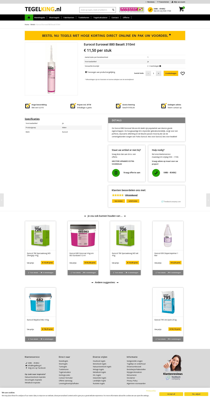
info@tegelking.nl (34, 365)
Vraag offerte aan (131, 172)
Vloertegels (63, 364)
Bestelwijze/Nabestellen (136, 369)
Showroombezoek (134, 366)
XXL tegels (97, 375)
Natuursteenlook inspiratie (35, 377)
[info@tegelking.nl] (26, 365)
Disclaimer (131, 378)
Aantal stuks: (139, 73)
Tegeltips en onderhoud (136, 364)
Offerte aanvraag (65, 380)
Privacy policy (151, 391)
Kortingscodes (64, 375)
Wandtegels (63, 361)
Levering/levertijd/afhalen (69, 383)
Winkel (33, 25)
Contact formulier (66, 378)
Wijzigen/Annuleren (134, 372)
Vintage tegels (98, 369)
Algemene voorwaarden (136, 383)
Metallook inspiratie (32, 382)
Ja (63, 123)
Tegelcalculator (65, 372)
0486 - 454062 (170, 172)
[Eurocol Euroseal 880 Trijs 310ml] (208, 200)
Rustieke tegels (99, 383)
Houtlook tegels (99, 361)
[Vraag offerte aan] (116, 173)
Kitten (64, 127)
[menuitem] (150, 2)
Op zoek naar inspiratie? (35, 374)
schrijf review (133, 201)
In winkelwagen (171, 73)
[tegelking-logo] (43, 9)
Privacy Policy (132, 380)
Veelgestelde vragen (135, 361)
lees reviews (118, 201)
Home (27, 25)
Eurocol (65, 132)
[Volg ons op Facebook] (26, 368)
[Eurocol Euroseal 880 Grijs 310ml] (2, 200)
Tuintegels (63, 366)
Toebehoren (64, 369)
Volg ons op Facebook (37, 368)
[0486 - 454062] (156, 173)
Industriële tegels (100, 378)
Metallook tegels (99, 372)
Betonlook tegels (99, 364)
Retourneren (132, 375)
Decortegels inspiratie (33, 380)
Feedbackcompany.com (172, 201)
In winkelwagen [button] (48, 272)
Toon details (33, 272)
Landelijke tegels (99, 380)
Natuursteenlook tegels (102, 366)
